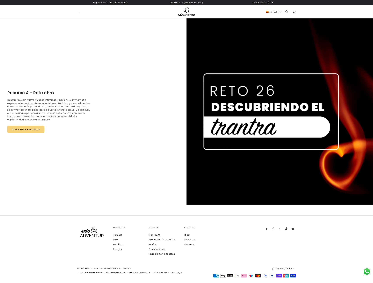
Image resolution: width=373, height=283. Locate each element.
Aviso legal (177, 272)
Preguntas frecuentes (162, 239)
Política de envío (161, 272)
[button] (273, 12)
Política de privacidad (115, 272)
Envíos (153, 244)
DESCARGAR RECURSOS (26, 129)
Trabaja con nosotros (162, 254)
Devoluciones (157, 249)
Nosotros (189, 239)
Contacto (154, 235)
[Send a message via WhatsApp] (367, 271)
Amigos (117, 249)
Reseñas (189, 244)
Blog (187, 235)
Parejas (117, 235)
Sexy (115, 239)
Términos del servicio (139, 272)
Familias (118, 244)
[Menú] (79, 12)
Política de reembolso (91, 272)
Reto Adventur (92, 268)
